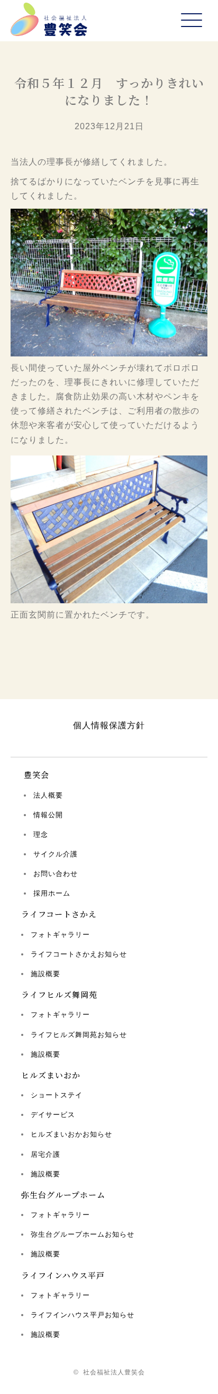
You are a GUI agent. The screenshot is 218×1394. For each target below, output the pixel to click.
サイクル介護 (55, 854)
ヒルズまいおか (50, 1074)
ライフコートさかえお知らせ (79, 954)
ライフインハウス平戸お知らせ (82, 1315)
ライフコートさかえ (59, 913)
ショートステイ (57, 1095)
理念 (40, 834)
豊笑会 (36, 774)
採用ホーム (51, 893)
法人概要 (48, 795)
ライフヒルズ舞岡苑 (59, 994)
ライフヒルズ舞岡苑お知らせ (79, 1035)
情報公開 (48, 815)
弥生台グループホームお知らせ (82, 1234)
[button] (191, 21)
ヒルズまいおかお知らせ (71, 1134)
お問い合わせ (55, 874)
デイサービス (53, 1115)
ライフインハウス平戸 (63, 1275)
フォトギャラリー (60, 935)
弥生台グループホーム (63, 1194)
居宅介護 (45, 1154)
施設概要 (45, 974)
